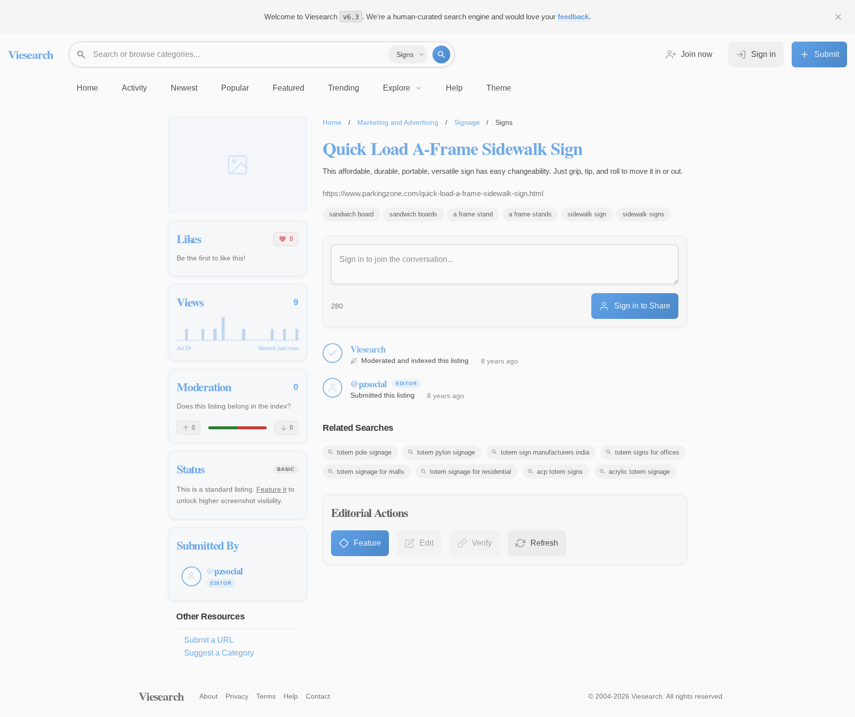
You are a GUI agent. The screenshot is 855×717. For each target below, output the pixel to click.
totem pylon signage (446, 452)
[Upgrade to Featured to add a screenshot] (237, 165)
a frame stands (530, 214)
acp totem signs (560, 471)
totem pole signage (364, 452)
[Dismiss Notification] (838, 17)
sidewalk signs (643, 214)
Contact (318, 696)
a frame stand (473, 214)
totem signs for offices (647, 452)
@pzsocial (368, 384)
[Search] (441, 54)
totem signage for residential (470, 471)
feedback (573, 16)
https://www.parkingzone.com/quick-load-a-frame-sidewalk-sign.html (433, 193)
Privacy (237, 696)
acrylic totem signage (639, 471)
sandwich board (351, 214)
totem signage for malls (370, 471)
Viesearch (30, 54)
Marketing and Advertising (397, 122)
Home (332, 122)
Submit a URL (209, 640)
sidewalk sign (587, 214)
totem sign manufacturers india (545, 452)
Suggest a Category (219, 653)
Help (291, 696)
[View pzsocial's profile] (332, 388)
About (208, 696)
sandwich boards (413, 214)
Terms (266, 696)
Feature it (271, 489)
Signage (467, 122)
